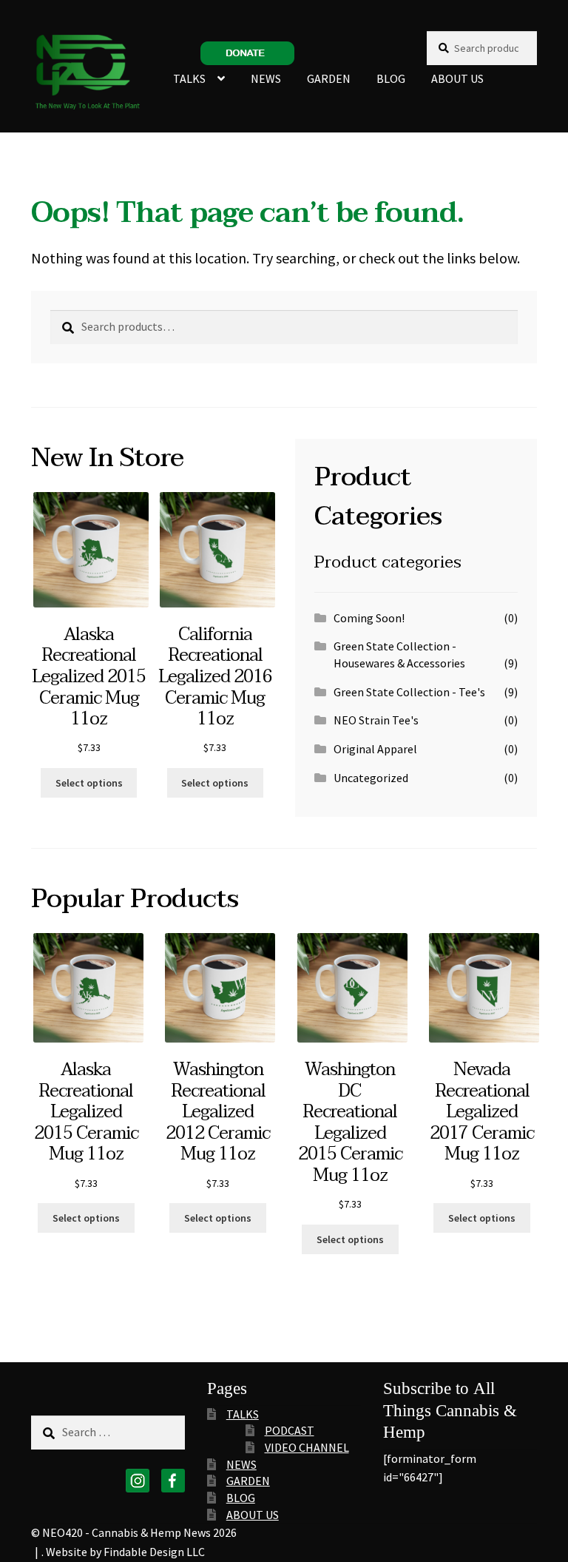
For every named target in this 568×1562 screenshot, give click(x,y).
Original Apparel (375, 748)
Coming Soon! (369, 617)
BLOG (390, 78)
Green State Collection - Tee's (409, 691)
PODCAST (289, 1430)
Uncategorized (371, 777)
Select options (89, 783)
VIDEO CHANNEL (307, 1447)
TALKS (189, 78)
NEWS (266, 78)
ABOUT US (457, 78)
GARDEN (329, 78)
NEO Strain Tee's (376, 720)
